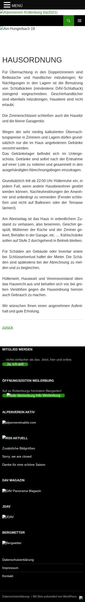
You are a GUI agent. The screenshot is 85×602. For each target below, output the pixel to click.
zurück (7, 327)
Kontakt (7, 576)
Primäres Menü (79, 20)
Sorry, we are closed (17, 456)
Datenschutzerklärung (18, 559)
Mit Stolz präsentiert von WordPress (55, 596)
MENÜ (17, 6)
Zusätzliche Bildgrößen (18, 448)
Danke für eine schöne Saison (23, 464)
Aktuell (20, 438)
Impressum (10, 568)
